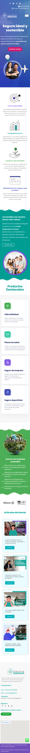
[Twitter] (8, 706)
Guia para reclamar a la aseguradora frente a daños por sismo (14, 576)
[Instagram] (5, 706)
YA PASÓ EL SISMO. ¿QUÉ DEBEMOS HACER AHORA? (13, 644)
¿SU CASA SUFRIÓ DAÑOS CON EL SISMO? (14, 611)
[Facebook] (2, 706)
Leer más (9, 547)
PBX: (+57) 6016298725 (9, 693)
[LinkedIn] (12, 706)
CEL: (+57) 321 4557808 (9, 690)
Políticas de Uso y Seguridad (7, 749)
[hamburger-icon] (27, 16)
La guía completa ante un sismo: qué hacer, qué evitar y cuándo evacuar (15, 541)
